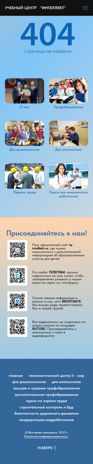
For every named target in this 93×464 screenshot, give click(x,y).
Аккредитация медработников (46, 419)
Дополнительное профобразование (46, 394)
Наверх (45, 447)
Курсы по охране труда (46, 400)
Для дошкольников (29, 381)
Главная (16, 375)
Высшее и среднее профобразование (46, 388)
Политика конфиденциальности (46, 436)
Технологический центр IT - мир (56, 375)
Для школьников (66, 381)
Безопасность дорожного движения (46, 413)
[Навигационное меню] (85, 8)
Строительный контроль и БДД (46, 407)
